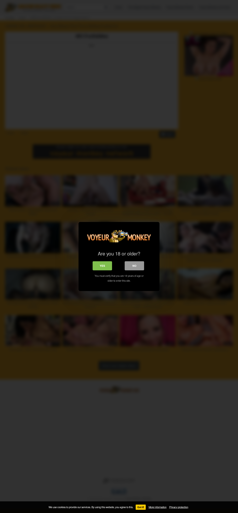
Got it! (140, 507)
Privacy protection (178, 507)
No (134, 266)
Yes (102, 266)
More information (158, 507)
